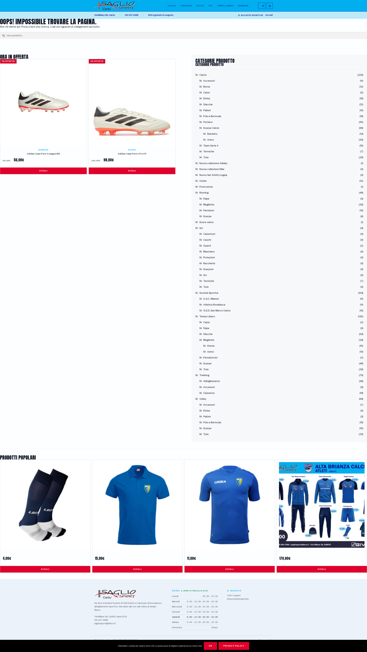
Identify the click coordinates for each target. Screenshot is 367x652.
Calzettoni (209, 233)
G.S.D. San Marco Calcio (217, 310)
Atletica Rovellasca (214, 304)
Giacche (208, 104)
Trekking (186, 5)
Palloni (207, 110)
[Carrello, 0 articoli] (270, 6)
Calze (206, 92)
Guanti (207, 245)
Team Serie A (210, 145)
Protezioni (209, 257)
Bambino (212, 133)
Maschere (209, 251)
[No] (363, 646)
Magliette (208, 204)
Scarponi (208, 269)
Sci (211, 5)
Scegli (43, 171)
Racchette (209, 263)
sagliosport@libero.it (105, 623)
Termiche (208, 151)
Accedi (269, 15)
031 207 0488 (131, 15)
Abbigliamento (211, 381)
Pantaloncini (210, 357)
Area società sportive (238, 598)
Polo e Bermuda (212, 116)
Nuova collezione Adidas (213, 163)
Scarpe (207, 216)
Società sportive (252, 15)
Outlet (203, 180)
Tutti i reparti (233, 595)
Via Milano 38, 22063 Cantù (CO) (110, 616)
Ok (210, 646)
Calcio (172, 5)
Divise (206, 98)
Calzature (209, 392)
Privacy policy (233, 646)
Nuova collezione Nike (211, 169)
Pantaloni (208, 210)
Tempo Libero (207, 316)
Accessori (209, 80)
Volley (200, 5)
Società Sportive (208, 292)
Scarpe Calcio (211, 127)
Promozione (206, 186)
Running (243, 5)
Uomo (210, 139)
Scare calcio (206, 222)
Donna (211, 345)
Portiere (208, 121)
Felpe (206, 198)
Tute (206, 157)
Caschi (207, 239)
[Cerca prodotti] (261, 6)
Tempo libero (225, 5)
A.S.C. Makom (211, 298)
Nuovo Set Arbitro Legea (213, 174)
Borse (206, 86)
